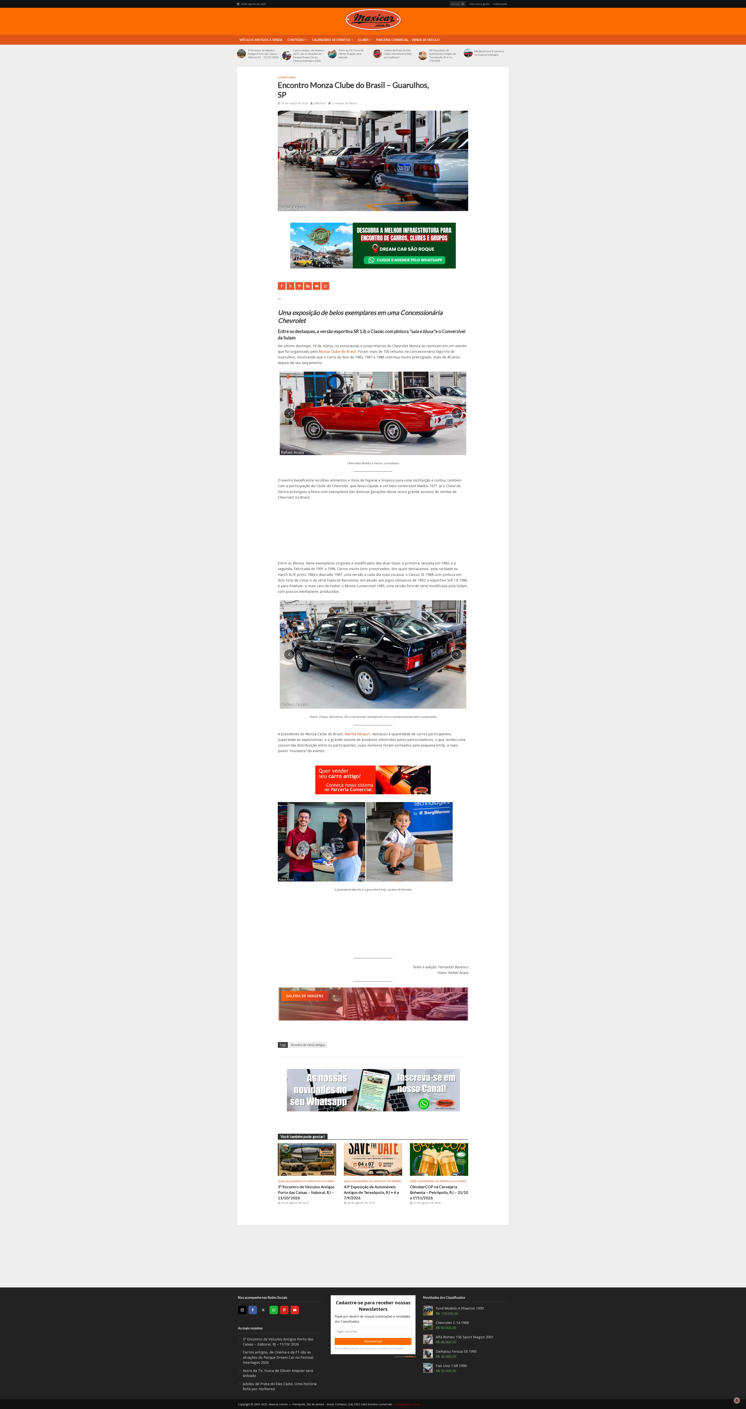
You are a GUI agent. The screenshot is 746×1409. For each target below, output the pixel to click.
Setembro (394, 1181)
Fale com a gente (479, 4)
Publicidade (500, 4)
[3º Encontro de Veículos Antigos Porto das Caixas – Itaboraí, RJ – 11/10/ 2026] (241, 53)
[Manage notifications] (737, 1400)
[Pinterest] (284, 1310)
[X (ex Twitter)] (263, 1310)
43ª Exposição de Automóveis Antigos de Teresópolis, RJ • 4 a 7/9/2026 (442, 55)
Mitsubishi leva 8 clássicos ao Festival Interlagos (489, 53)
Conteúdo (296, 40)
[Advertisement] (373, 533)
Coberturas (287, 77)
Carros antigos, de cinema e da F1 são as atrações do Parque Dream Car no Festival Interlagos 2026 (308, 55)
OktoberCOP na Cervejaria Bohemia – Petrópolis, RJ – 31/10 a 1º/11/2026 (439, 1192)
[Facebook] (252, 1310)
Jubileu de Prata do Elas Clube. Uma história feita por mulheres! (398, 54)
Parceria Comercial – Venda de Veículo (408, 40)
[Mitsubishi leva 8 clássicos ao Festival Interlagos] (468, 53)
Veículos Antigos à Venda (261, 40)
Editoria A (320, 103)
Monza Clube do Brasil (337, 351)
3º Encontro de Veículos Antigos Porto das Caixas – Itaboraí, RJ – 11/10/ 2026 (263, 54)
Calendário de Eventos (331, 40)
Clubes (363, 40)
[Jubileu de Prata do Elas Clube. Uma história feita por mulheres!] (377, 53)
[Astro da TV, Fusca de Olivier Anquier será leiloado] (332, 53)
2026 (281, 1181)
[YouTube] (294, 1310)
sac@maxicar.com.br (407, 1404)
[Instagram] (242, 1310)
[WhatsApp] (273, 1310)
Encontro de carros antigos (308, 1045)
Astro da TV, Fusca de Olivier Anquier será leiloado (351, 54)
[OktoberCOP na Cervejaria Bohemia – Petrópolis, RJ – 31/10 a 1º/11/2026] (439, 1159)
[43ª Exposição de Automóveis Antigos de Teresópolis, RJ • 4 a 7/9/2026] (422, 55)
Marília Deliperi (357, 734)
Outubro (327, 1181)
